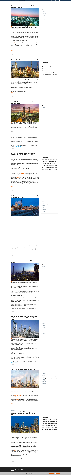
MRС (11, 26)
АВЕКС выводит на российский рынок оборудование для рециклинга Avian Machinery (49, 167)
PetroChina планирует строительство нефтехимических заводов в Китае (49, 421)
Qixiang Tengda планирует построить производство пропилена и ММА (49, 427)
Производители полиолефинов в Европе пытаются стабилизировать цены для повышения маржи (49, 380)
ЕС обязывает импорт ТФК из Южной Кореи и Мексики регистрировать (49, 72)
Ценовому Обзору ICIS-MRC (17, 395)
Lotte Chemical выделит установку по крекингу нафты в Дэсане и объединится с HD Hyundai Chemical (49, 202)
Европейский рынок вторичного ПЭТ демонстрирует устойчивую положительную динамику (49, 66)
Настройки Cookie (51, 473)
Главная (12, 0)
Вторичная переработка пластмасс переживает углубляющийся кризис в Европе (49, 378)
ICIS (19, 28)
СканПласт (17, 133)
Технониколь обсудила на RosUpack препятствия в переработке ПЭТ (49, 161)
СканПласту (15, 47)
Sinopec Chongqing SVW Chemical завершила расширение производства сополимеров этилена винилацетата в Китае (49, 423)
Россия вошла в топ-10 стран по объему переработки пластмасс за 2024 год (49, 70)
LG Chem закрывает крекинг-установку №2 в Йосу (48, 204)
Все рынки (20, 0)
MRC (11, 79)
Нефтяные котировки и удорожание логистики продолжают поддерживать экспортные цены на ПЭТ (49, 64)
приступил (22, 173)
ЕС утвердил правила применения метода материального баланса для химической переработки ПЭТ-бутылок (49, 68)
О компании (17, 469)
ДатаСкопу (15, 450)
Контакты (22, 469)
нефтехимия (23, 0)
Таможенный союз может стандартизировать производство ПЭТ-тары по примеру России (49, 165)
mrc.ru (12, 50)
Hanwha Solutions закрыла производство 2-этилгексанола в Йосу (49, 206)
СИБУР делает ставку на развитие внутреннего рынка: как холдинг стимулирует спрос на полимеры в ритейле (49, 159)
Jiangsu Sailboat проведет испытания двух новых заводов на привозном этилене (49, 429)
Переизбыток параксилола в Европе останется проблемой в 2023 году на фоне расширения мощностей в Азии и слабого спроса (49, 384)
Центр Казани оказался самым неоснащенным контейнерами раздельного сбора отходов (49, 163)
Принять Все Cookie (57, 473)
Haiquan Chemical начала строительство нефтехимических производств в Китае (49, 419)
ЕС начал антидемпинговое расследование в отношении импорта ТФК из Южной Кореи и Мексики (49, 74)
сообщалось (14, 42)
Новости (14, 0)
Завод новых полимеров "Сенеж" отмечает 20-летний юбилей (49, 169)
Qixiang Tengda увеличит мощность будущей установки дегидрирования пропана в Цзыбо (49, 425)
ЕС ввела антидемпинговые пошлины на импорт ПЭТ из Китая (49, 382)
